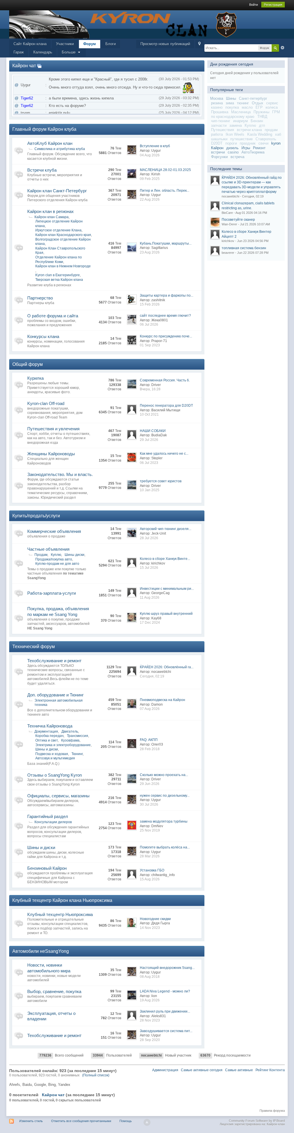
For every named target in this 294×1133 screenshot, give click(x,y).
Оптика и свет (46, 740)
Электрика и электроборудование (63, 745)
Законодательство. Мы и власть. (60, 474)
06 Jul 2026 (149, 324)
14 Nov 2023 (150, 928)
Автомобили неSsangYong (40, 951)
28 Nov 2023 (150, 1020)
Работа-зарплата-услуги (51, 593)
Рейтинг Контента (270, 1070)
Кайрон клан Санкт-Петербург (57, 190)
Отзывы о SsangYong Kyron (54, 775)
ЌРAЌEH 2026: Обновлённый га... (167, 667)
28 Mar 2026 (150, 856)
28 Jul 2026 (149, 538)
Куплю (56, 555)
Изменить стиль (31, 1121)
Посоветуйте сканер (238, 220)
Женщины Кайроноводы (51, 453)
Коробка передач (49, 736)
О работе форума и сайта (52, 315)
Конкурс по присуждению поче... (166, 336)
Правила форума (272, 1110)
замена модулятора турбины (163, 821)
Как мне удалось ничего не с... (164, 454)
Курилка (35, 378)
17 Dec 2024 (150, 623)
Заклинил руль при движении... (165, 1011)
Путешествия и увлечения (53, 428)
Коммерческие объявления (54, 531)
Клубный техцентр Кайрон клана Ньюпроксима (62, 900)
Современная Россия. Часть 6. (165, 380)
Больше (69, 52)
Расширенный (282, 47)
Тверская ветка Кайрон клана (59, 280)
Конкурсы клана (43, 336)
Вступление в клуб (155, 146)
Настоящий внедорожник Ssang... (167, 968)
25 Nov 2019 (150, 830)
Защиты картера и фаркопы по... (166, 295)
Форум (89, 44)
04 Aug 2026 (150, 155)
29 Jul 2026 (149, 440)
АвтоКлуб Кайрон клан (49, 143)
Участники (65, 44)
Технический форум (33, 646)
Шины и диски (46, 749)
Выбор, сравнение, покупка (54, 991)
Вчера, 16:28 (150, 389)
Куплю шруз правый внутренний (166, 614)
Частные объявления (48, 549)
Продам (40, 555)
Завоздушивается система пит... (166, 1031)
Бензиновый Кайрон (47, 868)
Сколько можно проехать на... (164, 775)
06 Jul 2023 (149, 463)
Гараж (18, 52)
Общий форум (27, 364)
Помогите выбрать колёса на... (165, 847)
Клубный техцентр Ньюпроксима (60, 914)
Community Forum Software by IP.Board (257, 1120)
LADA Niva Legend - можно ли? (165, 991)
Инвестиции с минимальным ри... (167, 589)
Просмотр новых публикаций (165, 44)
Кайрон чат (24, 65)
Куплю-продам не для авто (57, 564)
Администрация (165, 1070)
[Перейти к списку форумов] (124, 24)
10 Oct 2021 (149, 414)
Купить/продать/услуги (36, 515)
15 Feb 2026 (150, 304)
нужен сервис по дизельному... (164, 796)
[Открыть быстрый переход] (199, 44)
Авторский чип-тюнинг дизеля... (165, 529)
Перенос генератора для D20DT (166, 406)
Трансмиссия (77, 736)
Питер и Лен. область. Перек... (164, 191)
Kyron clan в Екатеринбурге (57, 275)
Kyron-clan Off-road (45, 403)
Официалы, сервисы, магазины (58, 795)
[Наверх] (147, 1122)
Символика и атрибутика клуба (59, 149)
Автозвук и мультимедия (55, 758)
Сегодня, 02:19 (152, 676)
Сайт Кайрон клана (30, 44)
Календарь (42, 52)
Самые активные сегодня (202, 1070)
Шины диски (74, 555)
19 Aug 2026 (150, 1000)
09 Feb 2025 (150, 179)
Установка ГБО (152, 870)
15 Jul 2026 (149, 568)
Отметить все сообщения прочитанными (81, 1121)
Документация (46, 731)
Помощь (125, 1121)
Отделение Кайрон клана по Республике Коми (58, 259)
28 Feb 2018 (150, 749)
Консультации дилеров (53, 822)
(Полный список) (95, 1075)
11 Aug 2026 (149, 598)
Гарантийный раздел (47, 816)
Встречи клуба (42, 170)
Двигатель (69, 731)
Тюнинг (77, 754)
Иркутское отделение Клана (58, 230)
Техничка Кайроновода (49, 725)
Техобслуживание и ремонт (54, 660)
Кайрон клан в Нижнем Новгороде (63, 266)
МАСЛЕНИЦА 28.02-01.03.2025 (165, 170)
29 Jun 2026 (149, 784)
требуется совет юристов (160, 481)
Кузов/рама (70, 740)
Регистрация (273, 4)
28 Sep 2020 (150, 1040)
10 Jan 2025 (149, 490)
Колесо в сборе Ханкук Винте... (165, 559)
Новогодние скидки (155, 919)
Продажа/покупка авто (53, 559)
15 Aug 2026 (150, 879)
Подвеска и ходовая (51, 754)
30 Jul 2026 (149, 804)
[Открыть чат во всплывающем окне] (39, 65)
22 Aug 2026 (150, 199)
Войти (253, 4)
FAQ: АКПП (149, 740)
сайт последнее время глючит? (165, 316)
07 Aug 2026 (150, 709)
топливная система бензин (244, 248)
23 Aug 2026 (150, 252)
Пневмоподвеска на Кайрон (162, 700)
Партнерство (40, 297)
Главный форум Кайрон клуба (44, 129)
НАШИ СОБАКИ (153, 431)
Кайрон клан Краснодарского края (63, 235)
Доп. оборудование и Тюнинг (55, 694)
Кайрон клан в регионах (50, 211)
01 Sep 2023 (150, 345)
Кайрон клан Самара (51, 217)
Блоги (110, 44)
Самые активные (239, 1070)
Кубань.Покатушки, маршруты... (166, 243)
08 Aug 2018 (150, 977)
